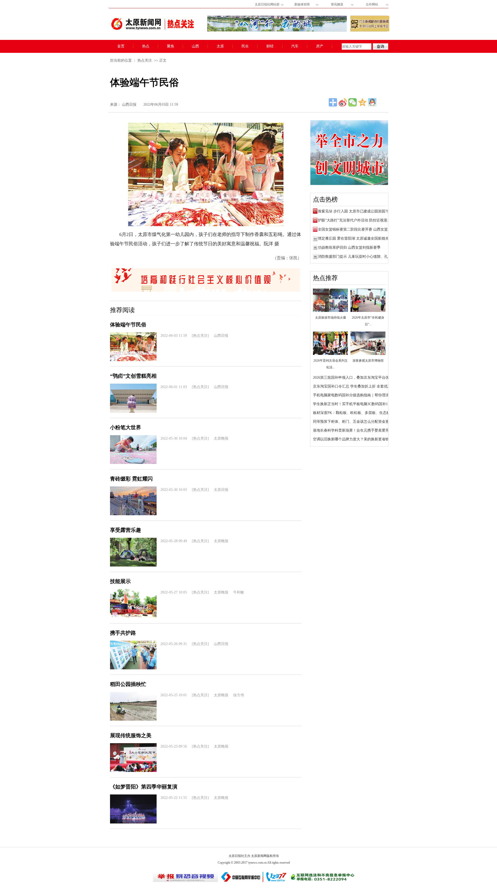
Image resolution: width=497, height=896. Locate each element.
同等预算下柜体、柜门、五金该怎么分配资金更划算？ (356, 422)
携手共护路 (123, 633)
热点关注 (144, 60)
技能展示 (120, 581)
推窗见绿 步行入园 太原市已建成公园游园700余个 (358, 211)
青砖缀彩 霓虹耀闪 (131, 479)
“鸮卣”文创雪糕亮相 (133, 376)
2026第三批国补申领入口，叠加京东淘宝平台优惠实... (356, 377)
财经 (270, 46)
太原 (220, 46)
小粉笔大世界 (125, 427)
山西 (195, 46)
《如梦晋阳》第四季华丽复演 (143, 787)
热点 (145, 46)
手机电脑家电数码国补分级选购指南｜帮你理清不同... (356, 395)
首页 (121, 46)
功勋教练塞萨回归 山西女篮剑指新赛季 (349, 247)
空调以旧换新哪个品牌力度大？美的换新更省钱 (351, 439)
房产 (319, 46)
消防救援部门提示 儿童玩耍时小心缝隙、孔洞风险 (358, 257)
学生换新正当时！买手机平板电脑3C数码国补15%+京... (357, 404)
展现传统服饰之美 (130, 735)
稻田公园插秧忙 (128, 684)
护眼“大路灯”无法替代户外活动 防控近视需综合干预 (360, 220)
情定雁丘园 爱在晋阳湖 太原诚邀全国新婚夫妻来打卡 (360, 238)
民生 (245, 46)
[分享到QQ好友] (372, 102)
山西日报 (129, 104)
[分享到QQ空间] (362, 102)
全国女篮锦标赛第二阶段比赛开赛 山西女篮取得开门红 (362, 229)
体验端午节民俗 (128, 324)
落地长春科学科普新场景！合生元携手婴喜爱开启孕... (356, 430)
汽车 (294, 46)
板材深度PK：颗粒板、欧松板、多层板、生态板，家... (356, 413)
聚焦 (170, 46)
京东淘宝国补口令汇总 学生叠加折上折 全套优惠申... (355, 386)
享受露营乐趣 (125, 530)
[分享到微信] (352, 102)
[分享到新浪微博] (343, 102)
